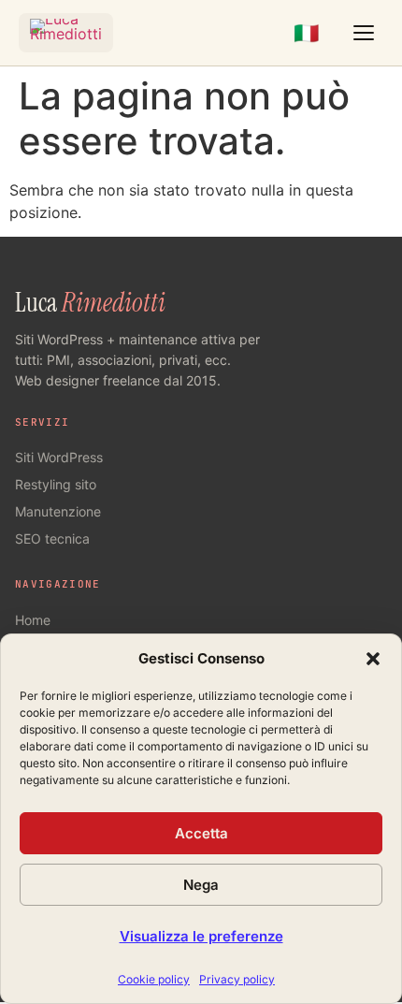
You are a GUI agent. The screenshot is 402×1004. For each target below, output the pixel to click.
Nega (201, 885)
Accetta (201, 833)
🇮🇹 (306, 33)
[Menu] (363, 32)
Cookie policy (154, 979)
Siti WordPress (59, 457)
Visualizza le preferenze (201, 936)
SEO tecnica (52, 538)
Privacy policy (237, 979)
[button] (373, 658)
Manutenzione (58, 511)
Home (32, 620)
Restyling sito (55, 484)
